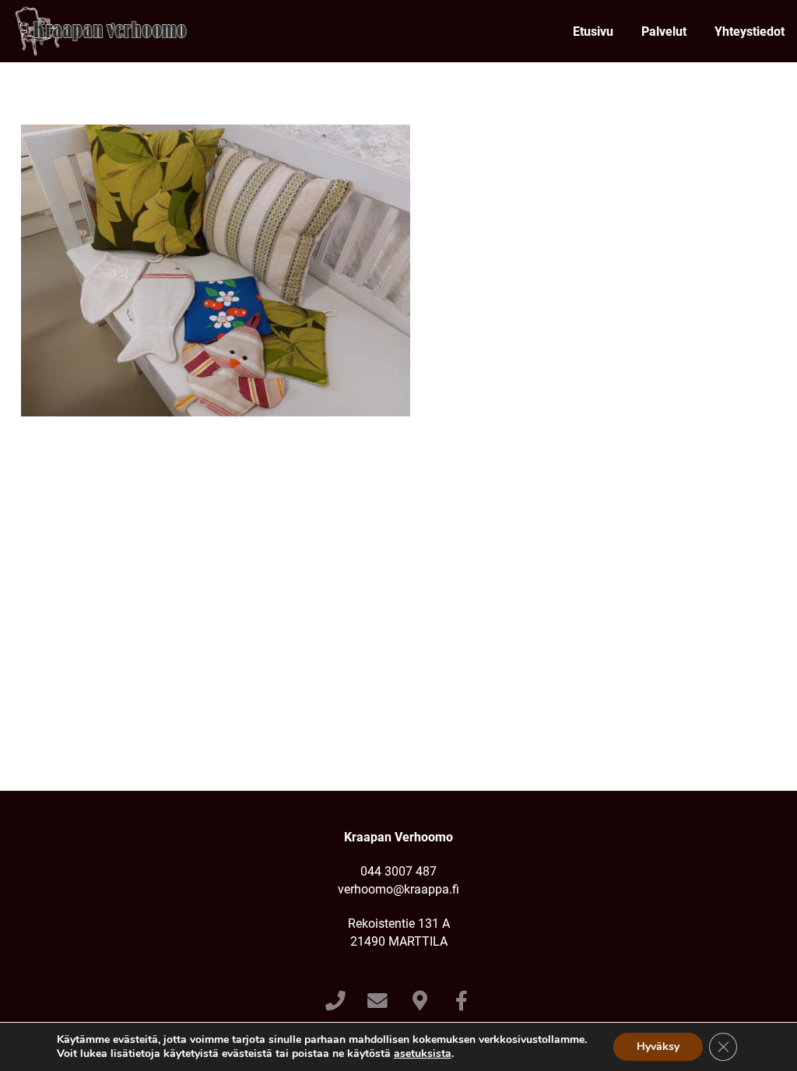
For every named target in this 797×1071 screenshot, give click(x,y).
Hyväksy (658, 1046)
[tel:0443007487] (335, 1001)
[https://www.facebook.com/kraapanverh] (461, 1001)
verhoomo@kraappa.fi (398, 889)
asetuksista (422, 1054)
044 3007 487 (398, 871)
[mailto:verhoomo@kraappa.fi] (377, 1001)
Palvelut (663, 31)
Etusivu (593, 31)
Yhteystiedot (749, 31)
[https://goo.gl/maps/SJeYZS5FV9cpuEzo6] (419, 1001)
